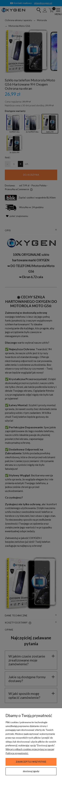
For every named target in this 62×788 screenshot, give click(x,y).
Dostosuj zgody (31, 771)
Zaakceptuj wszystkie (31, 761)
